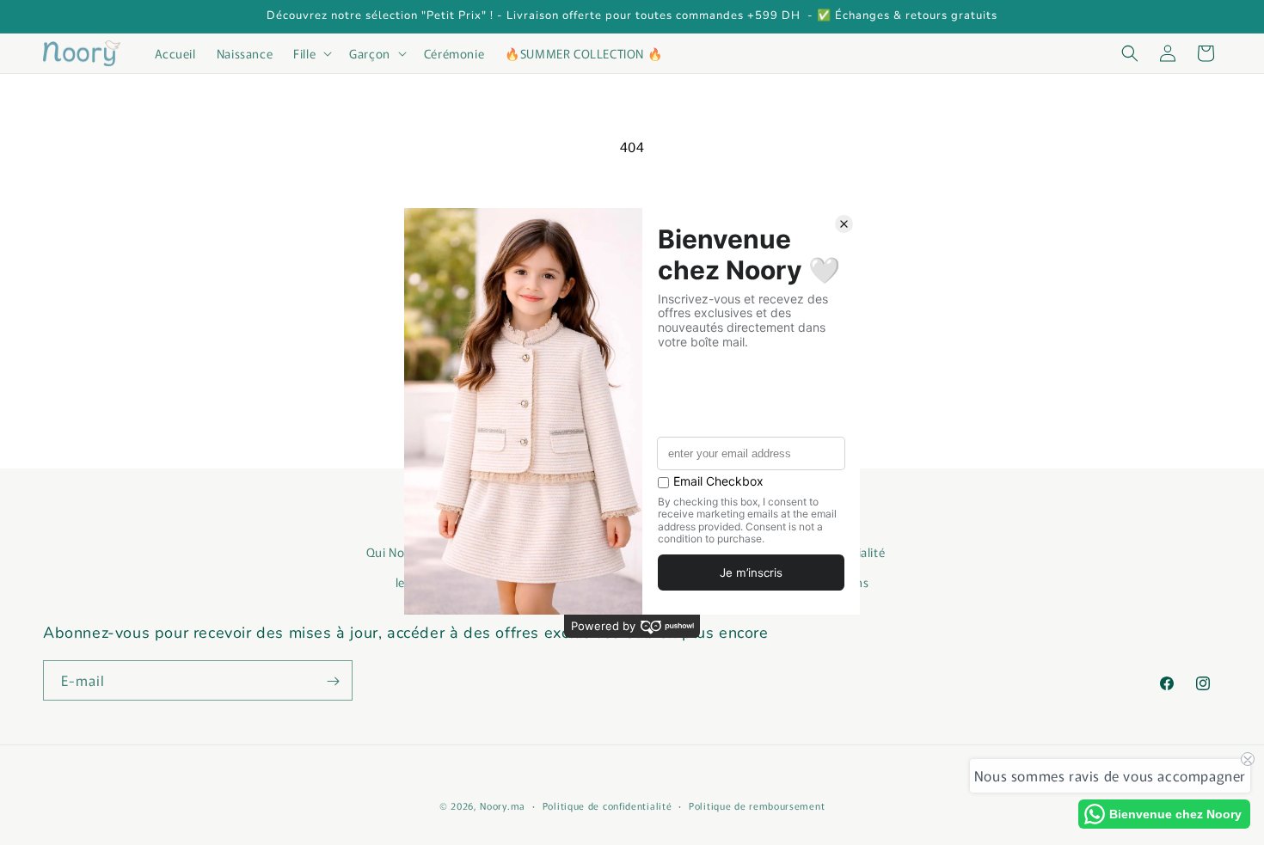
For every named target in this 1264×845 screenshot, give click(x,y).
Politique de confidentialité (607, 804)
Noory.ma (502, 805)
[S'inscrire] (333, 681)
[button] (311, 53)
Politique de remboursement (757, 804)
